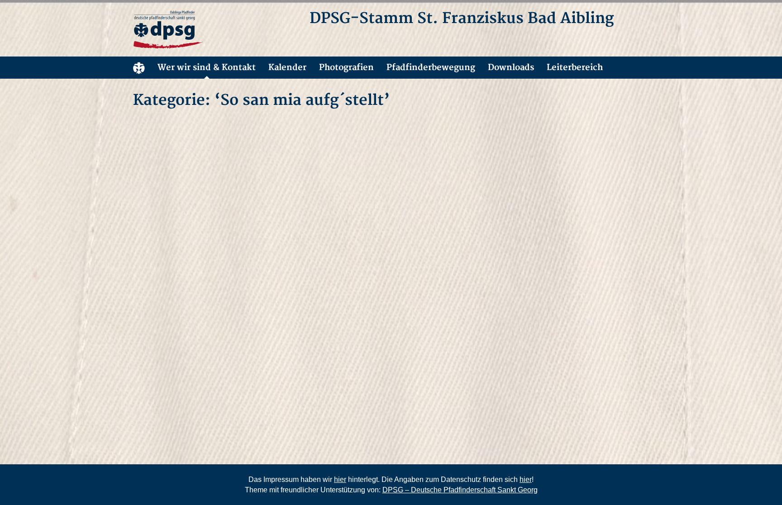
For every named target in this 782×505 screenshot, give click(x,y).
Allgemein (139, 68)
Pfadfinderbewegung (430, 67)
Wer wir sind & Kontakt (206, 67)
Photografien (346, 67)
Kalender (287, 67)
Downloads (511, 67)
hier (340, 479)
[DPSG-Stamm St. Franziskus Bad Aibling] (214, 29)
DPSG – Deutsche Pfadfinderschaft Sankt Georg (460, 490)
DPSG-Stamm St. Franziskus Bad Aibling (462, 18)
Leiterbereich (575, 67)
